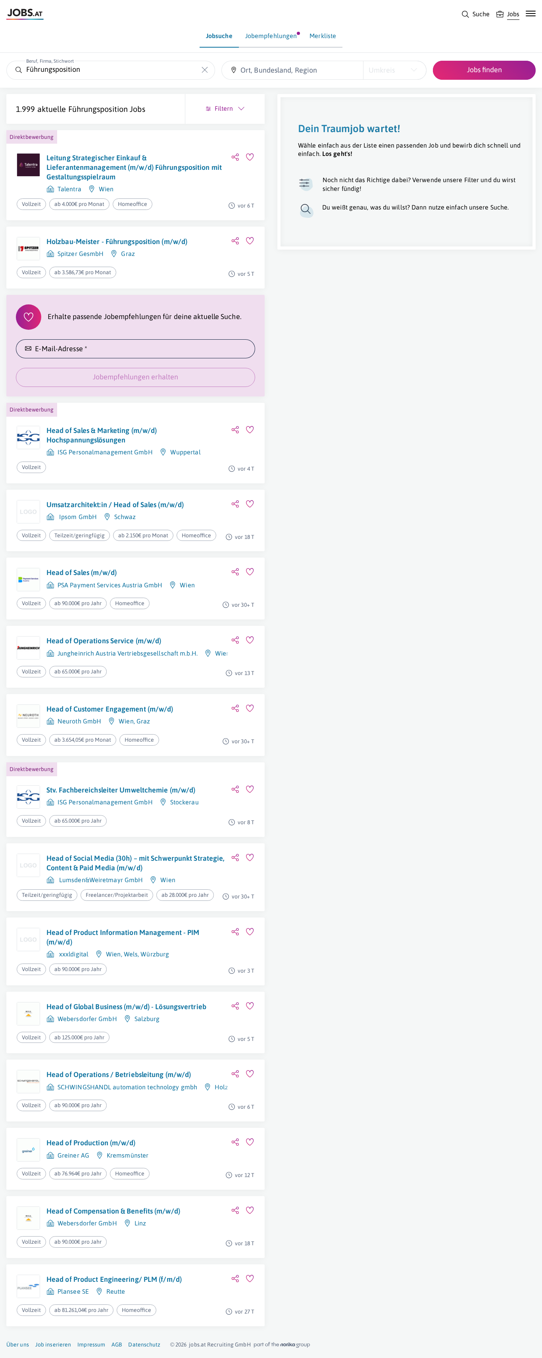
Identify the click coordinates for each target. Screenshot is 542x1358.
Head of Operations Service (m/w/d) (103, 641)
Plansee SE (73, 1291)
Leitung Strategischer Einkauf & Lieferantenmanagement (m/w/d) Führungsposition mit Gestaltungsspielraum (134, 167)
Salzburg (147, 1018)
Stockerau (184, 802)
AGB (116, 1344)
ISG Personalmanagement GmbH (105, 452)
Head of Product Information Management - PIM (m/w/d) (122, 937)
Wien (106, 188)
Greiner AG (73, 1155)
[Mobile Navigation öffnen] (531, 13)
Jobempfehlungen (271, 35)
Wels (131, 954)
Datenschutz (144, 1344)
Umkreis (382, 70)
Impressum (91, 1344)
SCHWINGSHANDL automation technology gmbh (127, 1087)
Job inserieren (53, 1344)
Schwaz (125, 516)
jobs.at (197, 1344)
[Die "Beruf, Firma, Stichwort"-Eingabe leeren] (205, 70)
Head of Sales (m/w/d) (81, 572)
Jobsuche (219, 35)
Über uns (17, 1344)
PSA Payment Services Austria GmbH (110, 585)
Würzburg (154, 954)
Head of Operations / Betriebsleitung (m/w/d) (118, 1074)
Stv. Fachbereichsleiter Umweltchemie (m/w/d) (120, 790)
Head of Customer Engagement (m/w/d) (109, 709)
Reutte (115, 1291)
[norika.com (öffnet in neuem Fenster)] (282, 1345)
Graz (128, 253)
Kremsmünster (127, 1155)
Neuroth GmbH (79, 721)
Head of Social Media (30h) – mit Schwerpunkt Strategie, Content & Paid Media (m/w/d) (135, 863)
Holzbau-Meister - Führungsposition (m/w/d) (116, 241)
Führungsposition (98, 108)
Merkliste (322, 35)
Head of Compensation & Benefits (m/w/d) (113, 1211)
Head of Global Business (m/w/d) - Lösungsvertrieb (126, 1006)
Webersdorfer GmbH (87, 1018)
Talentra (69, 188)
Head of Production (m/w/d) (91, 1143)
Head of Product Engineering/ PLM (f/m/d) (114, 1279)
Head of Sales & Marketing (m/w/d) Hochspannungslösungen (101, 435)
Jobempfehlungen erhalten (135, 377)
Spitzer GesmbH (81, 253)
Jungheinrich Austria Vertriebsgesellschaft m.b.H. (128, 653)
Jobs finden (484, 69)
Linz (140, 1223)
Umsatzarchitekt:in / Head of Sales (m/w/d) (115, 504)
